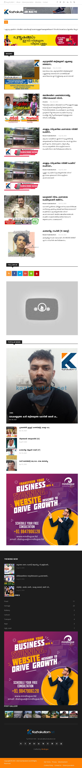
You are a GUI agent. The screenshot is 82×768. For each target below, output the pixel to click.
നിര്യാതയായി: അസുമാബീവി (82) (29, 439)
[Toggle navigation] (6, 22)
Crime (11, 413)
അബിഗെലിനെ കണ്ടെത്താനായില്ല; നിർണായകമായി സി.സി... (56, 97)
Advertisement (62, 762)
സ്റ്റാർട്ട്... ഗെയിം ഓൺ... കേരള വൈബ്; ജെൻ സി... (33, 587)
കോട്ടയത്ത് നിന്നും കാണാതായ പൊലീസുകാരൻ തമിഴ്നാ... (55, 198)
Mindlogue (44, 749)
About (18, 2)
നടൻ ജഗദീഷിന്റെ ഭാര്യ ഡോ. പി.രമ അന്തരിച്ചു (33, 461)
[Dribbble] (47, 743)
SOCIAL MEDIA (10, 427)
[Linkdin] (68, 2)
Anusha (45, 102)
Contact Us (57, 765)
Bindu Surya (47, 68)
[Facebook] (57, 2)
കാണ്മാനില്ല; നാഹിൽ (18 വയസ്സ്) (56, 231)
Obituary (9, 438)
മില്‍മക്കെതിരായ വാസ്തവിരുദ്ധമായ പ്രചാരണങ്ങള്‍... (32, 576)
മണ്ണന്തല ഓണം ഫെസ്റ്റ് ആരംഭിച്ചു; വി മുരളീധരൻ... (32, 565)
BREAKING (9, 450)
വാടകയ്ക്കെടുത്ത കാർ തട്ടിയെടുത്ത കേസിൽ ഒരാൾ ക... (33, 416)
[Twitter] (61, 2)
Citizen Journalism (27, 2)
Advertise (38, 2)
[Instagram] (56, 743)
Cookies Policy (48, 765)
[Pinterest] (52, 743)
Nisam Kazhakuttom (49, 136)
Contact (45, 2)
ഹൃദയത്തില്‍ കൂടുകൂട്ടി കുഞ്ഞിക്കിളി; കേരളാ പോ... (34, 428)
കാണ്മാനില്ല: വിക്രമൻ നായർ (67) (29, 450)
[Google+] (64, 2)
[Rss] (71, 2)
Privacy (54, 762)
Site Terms (47, 762)
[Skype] (74, 2)
